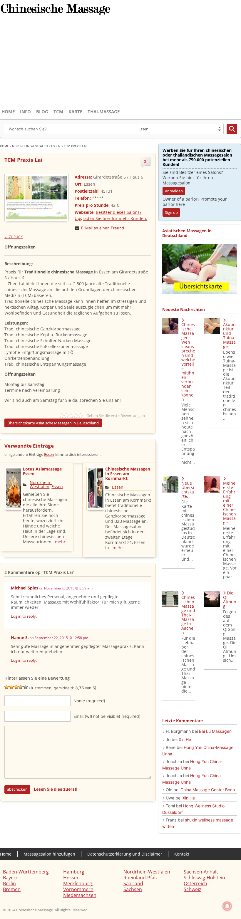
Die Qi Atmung (229, 599)
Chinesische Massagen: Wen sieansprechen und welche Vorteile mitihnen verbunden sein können (188, 362)
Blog (42, 112)
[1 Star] (6, 687)
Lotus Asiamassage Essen (42, 471)
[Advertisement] (120, 62)
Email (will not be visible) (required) (106, 716)
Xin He (185, 739)
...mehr (58, 542)
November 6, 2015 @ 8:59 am (68, 588)
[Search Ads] (232, 129)
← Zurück (13, 236)
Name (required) (89, 700)
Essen (56, 146)
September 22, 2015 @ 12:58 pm (61, 637)
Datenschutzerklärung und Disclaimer (124, 854)
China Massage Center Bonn (207, 789)
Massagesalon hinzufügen (49, 854)
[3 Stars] (16, 687)
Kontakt (181, 854)
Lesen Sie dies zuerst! (56, 789)
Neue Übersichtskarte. (187, 489)
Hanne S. (20, 637)
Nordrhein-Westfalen (30, 146)
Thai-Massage (104, 112)
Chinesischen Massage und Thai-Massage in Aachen (188, 614)
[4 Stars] (21, 687)
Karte (75, 112)
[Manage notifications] (227, 906)
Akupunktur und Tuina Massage (229, 335)
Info (25, 112)
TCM (58, 112)
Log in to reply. (24, 616)
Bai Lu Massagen (215, 731)
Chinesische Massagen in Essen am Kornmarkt (127, 473)
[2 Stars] (11, 687)
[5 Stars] (25, 687)
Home (8, 112)
